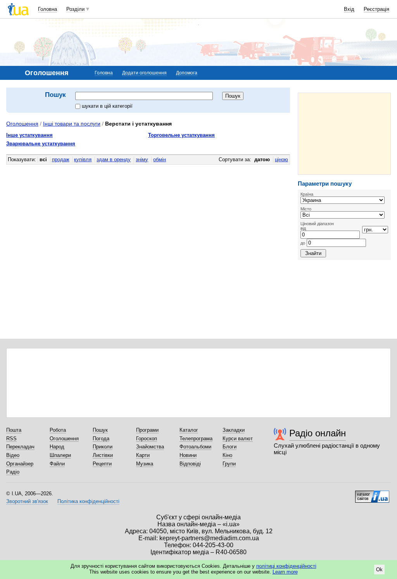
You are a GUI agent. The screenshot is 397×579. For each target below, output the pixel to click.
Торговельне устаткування (181, 135)
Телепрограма (196, 438)
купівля (82, 159)
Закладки (234, 430)
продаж (60, 159)
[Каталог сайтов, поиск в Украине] (372, 494)
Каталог (189, 430)
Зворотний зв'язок (27, 501)
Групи (229, 464)
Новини (188, 455)
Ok (379, 569)
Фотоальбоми (195, 447)
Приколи (102, 447)
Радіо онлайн (317, 433)
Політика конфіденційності (88, 501)
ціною (281, 159)
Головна (47, 9)
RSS (11, 438)
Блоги (229, 447)
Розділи (75, 9)
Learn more (285, 572)
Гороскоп (146, 438)
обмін (159, 159)
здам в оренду (114, 159)
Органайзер (19, 464)
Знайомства (150, 447)
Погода (101, 438)
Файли (57, 464)
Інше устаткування (29, 135)
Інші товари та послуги (71, 124)
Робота (58, 430)
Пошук (100, 430)
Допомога (186, 73)
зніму (142, 159)
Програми (147, 430)
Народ (57, 447)
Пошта (13, 430)
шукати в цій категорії (107, 106)
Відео (12, 455)
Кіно (227, 455)
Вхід (349, 9)
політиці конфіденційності (286, 566)
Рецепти (102, 464)
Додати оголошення (144, 73)
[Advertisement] (344, 133)
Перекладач (20, 447)
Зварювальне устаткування (40, 143)
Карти (143, 455)
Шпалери (60, 455)
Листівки (103, 455)
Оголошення (22, 124)
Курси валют (238, 438)
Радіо (12, 472)
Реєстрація (376, 9)
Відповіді (190, 464)
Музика (144, 464)
